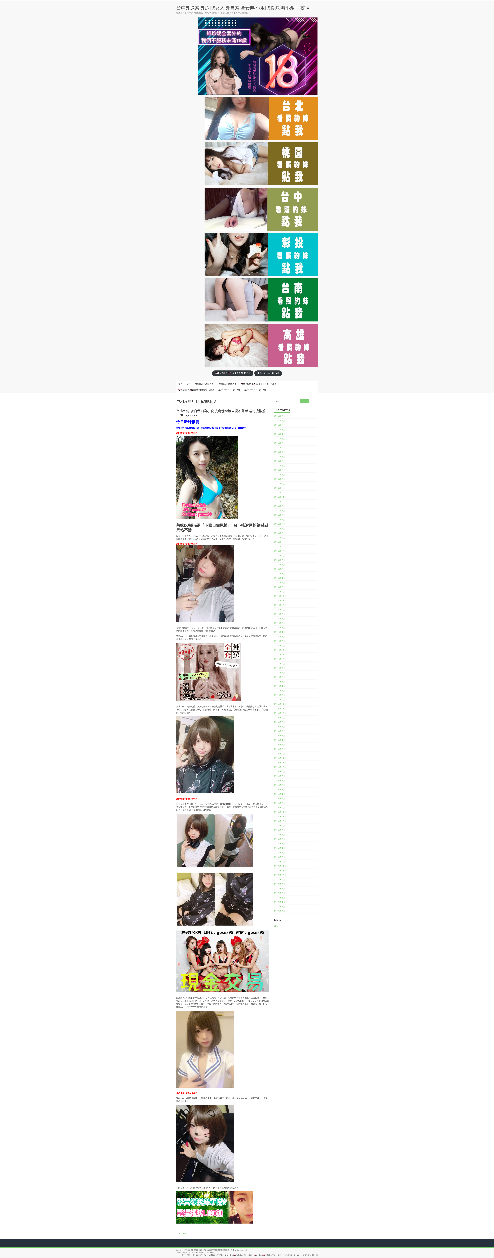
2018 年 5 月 (279, 844)
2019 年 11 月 (280, 763)
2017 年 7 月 (279, 889)
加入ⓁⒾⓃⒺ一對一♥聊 (268, 373)
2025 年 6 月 (279, 465)
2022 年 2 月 (279, 641)
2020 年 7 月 (279, 727)
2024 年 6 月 (279, 519)
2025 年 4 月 (279, 474)
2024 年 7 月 (279, 515)
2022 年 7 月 (279, 618)
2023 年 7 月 (279, 564)
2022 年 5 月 (279, 627)
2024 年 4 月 (279, 528)
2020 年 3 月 (279, 745)
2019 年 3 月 (279, 799)
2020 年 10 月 (280, 713)
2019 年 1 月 (279, 808)
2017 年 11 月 (280, 871)
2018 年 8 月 (279, 830)
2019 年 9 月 (279, 772)
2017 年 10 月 (280, 875)
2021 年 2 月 (279, 695)
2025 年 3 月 (279, 479)
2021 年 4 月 (279, 686)
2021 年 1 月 (279, 700)
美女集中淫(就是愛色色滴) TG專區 (233, 373)
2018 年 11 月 (280, 817)
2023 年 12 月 (280, 546)
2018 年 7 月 (279, 835)
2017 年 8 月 (279, 884)
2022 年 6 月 (279, 623)
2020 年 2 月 (279, 749)
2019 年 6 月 (279, 785)
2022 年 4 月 (279, 632)
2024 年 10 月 (280, 501)
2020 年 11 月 (280, 709)
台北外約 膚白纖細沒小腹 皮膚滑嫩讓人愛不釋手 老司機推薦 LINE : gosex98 (221, 413)
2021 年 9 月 (279, 663)
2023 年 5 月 (279, 573)
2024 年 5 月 (279, 524)
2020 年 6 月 (279, 731)
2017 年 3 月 (279, 907)
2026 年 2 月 (279, 443)
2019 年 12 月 (280, 758)
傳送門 (194, 433)
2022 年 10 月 (280, 605)
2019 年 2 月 (279, 803)
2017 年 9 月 (279, 880)
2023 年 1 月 (279, 591)
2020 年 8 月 (279, 722)
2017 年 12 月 (280, 866)
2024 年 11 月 (280, 497)
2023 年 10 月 (280, 551)
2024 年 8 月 (279, 510)
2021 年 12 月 (280, 650)
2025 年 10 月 (280, 447)
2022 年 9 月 (279, 609)
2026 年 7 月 (279, 420)
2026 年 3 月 (279, 438)
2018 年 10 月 (280, 821)
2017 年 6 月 (279, 893)
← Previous (181, 1233)
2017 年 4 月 (279, 902)
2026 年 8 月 (279, 416)
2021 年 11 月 (280, 654)
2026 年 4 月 (279, 434)
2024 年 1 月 (279, 542)
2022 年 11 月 (280, 600)
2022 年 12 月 (280, 596)
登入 (180, 384)
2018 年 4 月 (279, 848)
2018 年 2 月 (279, 857)
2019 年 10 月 (280, 767)
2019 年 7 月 (279, 781)
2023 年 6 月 (279, 569)
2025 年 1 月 (279, 488)
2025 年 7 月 (279, 461)
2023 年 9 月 (279, 555)
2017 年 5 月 (279, 898)
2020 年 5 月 (279, 736)
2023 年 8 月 (279, 560)
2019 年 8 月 (279, 776)
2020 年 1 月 (279, 754)
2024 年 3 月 (279, 533)
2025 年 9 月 (279, 452)
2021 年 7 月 (279, 672)
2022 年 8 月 (279, 614)
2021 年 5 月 (279, 682)
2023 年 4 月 (279, 578)
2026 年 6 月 (279, 425)
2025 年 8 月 (279, 456)
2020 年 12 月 (280, 704)
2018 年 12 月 (280, 812)
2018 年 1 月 (279, 862)
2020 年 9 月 (279, 718)
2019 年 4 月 (279, 794)
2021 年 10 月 (280, 659)
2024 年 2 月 (279, 537)
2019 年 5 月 (279, 790)
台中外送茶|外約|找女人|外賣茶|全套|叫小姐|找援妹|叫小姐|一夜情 (243, 8)
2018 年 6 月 (279, 839)
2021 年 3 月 (279, 691)
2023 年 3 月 (279, 582)
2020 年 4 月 (279, 740)
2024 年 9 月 (279, 506)
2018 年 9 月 (279, 826)
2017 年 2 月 (279, 911)
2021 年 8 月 (279, 668)
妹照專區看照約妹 (204, 384)
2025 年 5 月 (279, 470)
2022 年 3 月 (279, 636)
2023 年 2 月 (279, 587)
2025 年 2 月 (279, 483)
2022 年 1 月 (279, 645)
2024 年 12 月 (280, 492)
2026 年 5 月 (279, 429)
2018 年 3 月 (279, 853)
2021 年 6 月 (279, 677)
